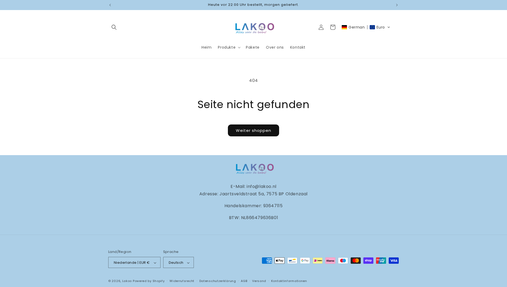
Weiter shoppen (253, 130)
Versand (259, 281)
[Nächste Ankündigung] (397, 5)
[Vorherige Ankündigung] (110, 5)
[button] (114, 27)
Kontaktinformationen (289, 281)
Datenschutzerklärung (217, 281)
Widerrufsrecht (182, 281)
